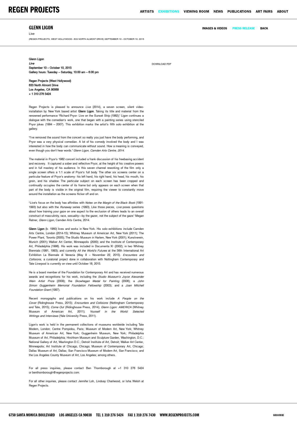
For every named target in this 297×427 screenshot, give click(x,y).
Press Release (243, 28)
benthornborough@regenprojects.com (55, 372)
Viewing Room (196, 11)
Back (264, 28)
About (282, 11)
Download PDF (161, 64)
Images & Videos (214, 28)
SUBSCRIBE (278, 415)
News (218, 11)
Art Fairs (264, 11)
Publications (239, 11)
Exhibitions (168, 11)
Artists (147, 11)
